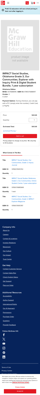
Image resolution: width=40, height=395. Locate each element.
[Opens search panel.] (27, 3)
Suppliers (6, 321)
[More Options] (37, 2)
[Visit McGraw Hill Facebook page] (3, 334)
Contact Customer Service (12, 269)
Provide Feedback (9, 325)
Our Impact (7, 255)
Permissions (7, 312)
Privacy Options (20, 387)
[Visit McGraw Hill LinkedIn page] (3, 357)
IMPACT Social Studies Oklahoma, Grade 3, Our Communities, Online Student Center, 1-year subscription (24, 181)
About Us (6, 230)
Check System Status (10, 277)
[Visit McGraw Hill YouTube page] (3, 343)
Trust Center (7, 259)
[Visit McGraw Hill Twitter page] (3, 339)
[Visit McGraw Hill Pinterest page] (3, 352)
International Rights (10, 304)
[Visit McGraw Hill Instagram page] (3, 348)
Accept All (20, 391)
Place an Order (8, 285)
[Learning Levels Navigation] (8, 3)
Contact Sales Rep (9, 273)
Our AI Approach (9, 308)
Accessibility (7, 296)
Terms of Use (6, 367)
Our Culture (7, 251)
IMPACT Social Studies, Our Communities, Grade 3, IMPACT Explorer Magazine (23, 199)
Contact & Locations (10, 238)
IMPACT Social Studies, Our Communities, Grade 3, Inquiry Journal (22, 162)
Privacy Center (7, 371)
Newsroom (7, 247)
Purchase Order (8, 317)
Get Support (7, 281)
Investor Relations (9, 243)
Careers (5, 234)
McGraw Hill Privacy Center (21, 382)
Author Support (8, 300)
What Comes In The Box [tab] (12, 153)
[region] (20, 384)
